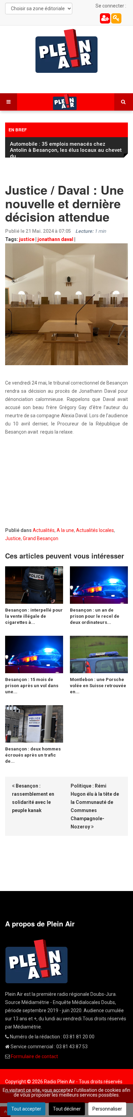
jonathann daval (55, 239)
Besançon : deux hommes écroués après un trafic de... (33, 755)
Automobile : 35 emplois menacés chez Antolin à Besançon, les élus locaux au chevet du (66, 150)
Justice (13, 538)
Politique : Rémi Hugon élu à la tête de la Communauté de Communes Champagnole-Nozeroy (95, 806)
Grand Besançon (40, 538)
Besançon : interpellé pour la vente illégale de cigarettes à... (34, 616)
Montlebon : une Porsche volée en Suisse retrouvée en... (98, 685)
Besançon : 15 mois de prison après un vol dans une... (31, 685)
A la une (65, 530)
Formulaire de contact (34, 1056)
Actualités (44, 530)
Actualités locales (95, 530)
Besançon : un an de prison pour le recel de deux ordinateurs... (94, 616)
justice (26, 239)
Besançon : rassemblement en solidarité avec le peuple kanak (33, 798)
